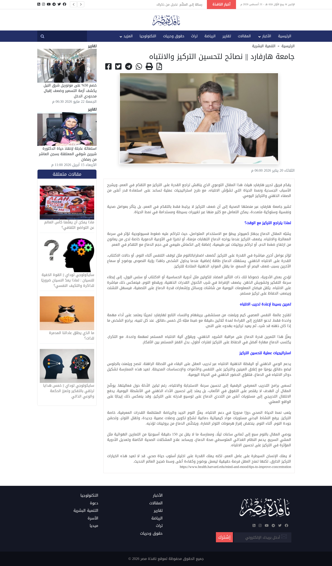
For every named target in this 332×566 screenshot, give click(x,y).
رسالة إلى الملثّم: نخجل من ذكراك (179, 4)
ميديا (94, 526)
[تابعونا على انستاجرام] (43, 4)
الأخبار (266, 36)
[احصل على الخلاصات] (38, 4)
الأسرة (93, 518)
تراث (194, 36)
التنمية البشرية (264, 45)
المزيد (128, 36)
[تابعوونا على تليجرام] (54, 4)
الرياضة (210, 36)
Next (80, 4)
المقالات (244, 36)
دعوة (94, 503)
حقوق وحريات (173, 36)
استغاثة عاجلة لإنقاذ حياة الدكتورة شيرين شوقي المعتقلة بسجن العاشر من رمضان (68, 154)
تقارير (226, 36)
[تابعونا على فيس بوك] (64, 4)
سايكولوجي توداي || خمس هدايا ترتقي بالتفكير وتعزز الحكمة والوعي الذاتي (68, 391)
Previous (73, 4)
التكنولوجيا (148, 36)
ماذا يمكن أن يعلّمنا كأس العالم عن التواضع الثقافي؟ (69, 225)
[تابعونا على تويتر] (59, 4)
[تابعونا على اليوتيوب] (49, 4)
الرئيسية (284, 36)
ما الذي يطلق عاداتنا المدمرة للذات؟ (71, 335)
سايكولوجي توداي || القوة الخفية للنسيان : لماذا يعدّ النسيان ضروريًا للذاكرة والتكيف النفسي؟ (67, 280)
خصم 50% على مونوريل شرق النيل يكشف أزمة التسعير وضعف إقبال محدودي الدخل (70, 91)
